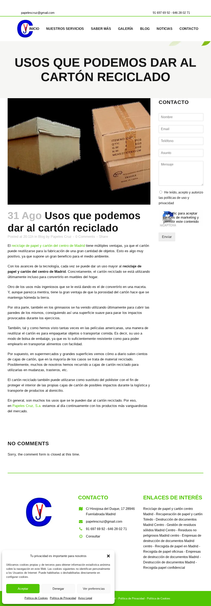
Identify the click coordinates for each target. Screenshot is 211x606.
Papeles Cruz (61, 237)
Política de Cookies (36, 598)
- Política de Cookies (157, 598)
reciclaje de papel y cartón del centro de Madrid (48, 246)
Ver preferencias (94, 588)
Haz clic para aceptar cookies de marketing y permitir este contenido (181, 217)
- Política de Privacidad (130, 598)
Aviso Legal (85, 598)
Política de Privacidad (63, 598)
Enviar (167, 237)
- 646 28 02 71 (180, 12)
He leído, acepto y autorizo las (181, 198)
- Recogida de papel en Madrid (175, 546)
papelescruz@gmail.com (38, 12)
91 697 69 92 (161, 12)
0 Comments (85, 237)
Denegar (58, 588)
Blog (41, 237)
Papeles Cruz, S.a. (26, 406)
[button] (108, 556)
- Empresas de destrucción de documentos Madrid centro (172, 541)
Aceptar (23, 588)
